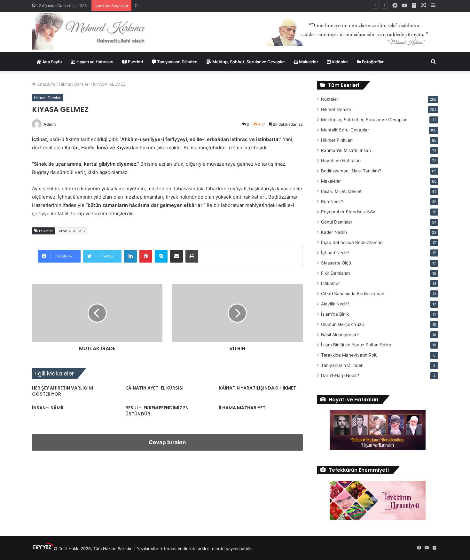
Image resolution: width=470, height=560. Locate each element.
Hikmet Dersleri (74, 84)
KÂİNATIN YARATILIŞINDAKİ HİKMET (257, 388)
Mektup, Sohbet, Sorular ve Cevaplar (248, 61)
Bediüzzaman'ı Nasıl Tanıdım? (351, 170)
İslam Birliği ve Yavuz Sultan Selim (356, 344)
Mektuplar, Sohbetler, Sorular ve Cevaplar (364, 119)
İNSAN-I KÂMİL (48, 408)
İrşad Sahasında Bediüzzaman (352, 242)
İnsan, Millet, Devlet (341, 191)
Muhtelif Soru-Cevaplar (345, 129)
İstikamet (330, 283)
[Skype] (161, 256)
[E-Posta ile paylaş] (176, 256)
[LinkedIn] (130, 256)
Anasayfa (45, 84)
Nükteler (329, 99)
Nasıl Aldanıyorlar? (340, 334)
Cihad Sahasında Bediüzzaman (352, 293)
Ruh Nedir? (332, 201)
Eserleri (135, 61)
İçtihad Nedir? (335, 252)
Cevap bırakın (167, 442)
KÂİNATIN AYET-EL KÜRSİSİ (154, 388)
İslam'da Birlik (335, 314)
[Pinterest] (145, 256)
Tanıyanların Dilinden (177, 61)
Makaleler (308, 61)
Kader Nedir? (334, 232)
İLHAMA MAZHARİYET (242, 408)
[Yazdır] (191, 256)
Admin (49, 124)
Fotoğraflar (372, 61)
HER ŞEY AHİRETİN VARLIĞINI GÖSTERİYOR (62, 391)
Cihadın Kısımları (151, 5)
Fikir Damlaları (335, 273)
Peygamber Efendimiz (348, 211)
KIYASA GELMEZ (72, 231)
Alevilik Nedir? (335, 303)
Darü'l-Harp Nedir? (340, 375)
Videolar (339, 61)
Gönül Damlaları (337, 222)
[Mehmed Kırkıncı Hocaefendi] (96, 31)
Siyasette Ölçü (336, 262)
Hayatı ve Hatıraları (94, 61)
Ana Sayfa (51, 61)
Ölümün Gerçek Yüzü (342, 324)
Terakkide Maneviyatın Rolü (349, 355)
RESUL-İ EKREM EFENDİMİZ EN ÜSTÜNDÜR (157, 411)
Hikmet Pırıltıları (337, 140)
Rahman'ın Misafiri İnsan (346, 150)
